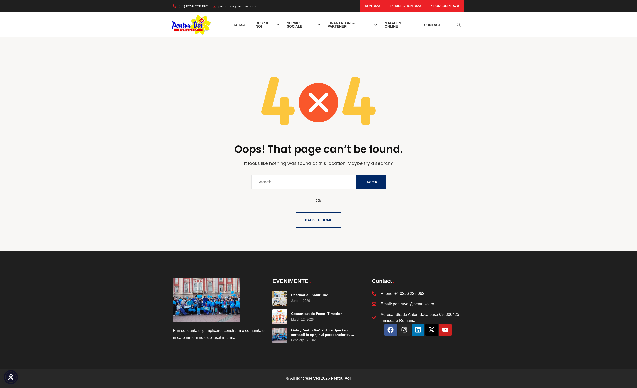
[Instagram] (404, 330)
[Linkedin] (418, 330)
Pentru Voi (341, 378)
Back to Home (318, 219)
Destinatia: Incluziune (309, 295)
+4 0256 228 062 (409, 293)
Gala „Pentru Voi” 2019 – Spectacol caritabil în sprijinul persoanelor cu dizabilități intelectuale (321, 334)
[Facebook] (390, 330)
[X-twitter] (431, 330)
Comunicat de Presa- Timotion (317, 314)
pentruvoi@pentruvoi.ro (413, 304)
